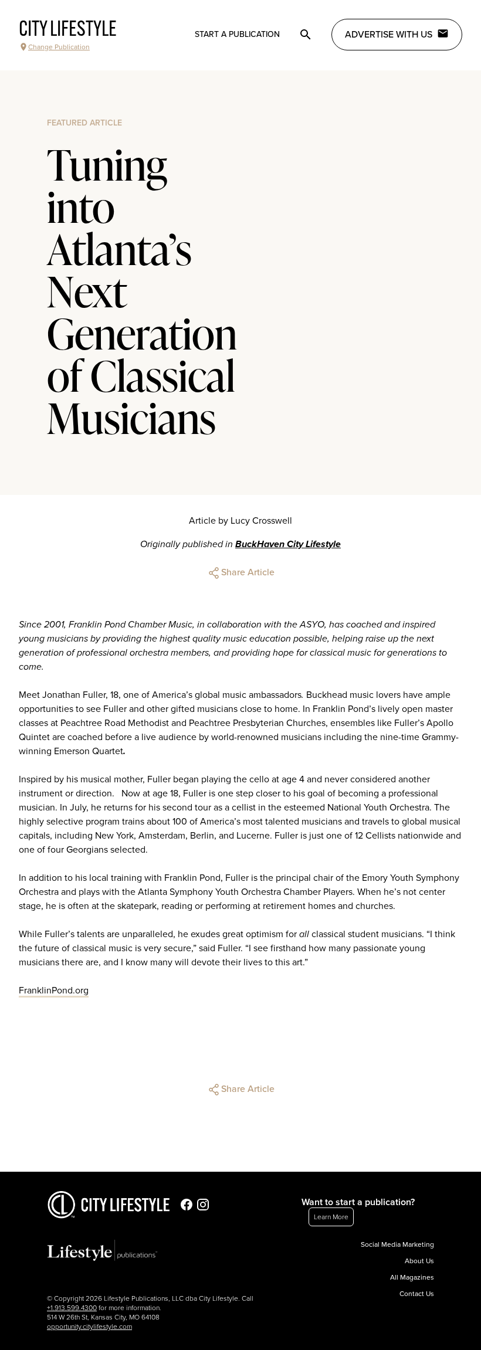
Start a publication (237, 34)
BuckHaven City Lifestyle (288, 544)
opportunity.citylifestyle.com (89, 1326)
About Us (419, 1261)
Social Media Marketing (397, 1244)
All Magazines (412, 1277)
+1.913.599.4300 (72, 1308)
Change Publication (59, 47)
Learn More (331, 1217)
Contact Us (416, 1294)
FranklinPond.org (54, 990)
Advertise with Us (388, 34)
